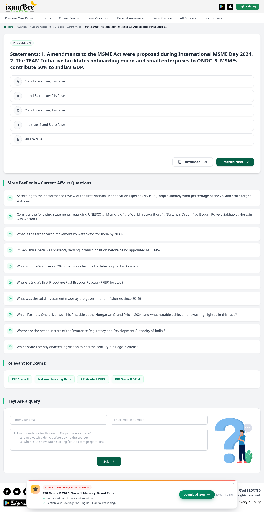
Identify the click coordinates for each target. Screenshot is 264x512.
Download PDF (196, 162)
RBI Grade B (20, 379)
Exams (46, 18)
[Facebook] (7, 491)
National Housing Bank (54, 379)
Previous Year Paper (19, 18)
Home (10, 26)
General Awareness (130, 18)
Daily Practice (162, 18)
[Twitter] (17, 491)
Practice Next (232, 162)
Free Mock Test (98, 18)
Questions (22, 27)
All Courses (188, 18)
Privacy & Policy (248, 502)
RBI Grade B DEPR (93, 379)
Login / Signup (247, 6)
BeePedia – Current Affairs (68, 27)
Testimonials (213, 18)
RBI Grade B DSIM (127, 379)
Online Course (69, 18)
